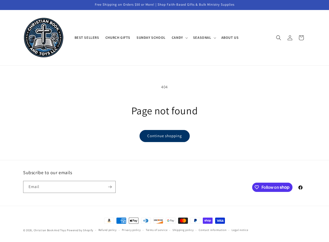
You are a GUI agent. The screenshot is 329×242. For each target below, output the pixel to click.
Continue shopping (164, 135)
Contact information (212, 230)
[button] (179, 37)
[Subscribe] (109, 187)
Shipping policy (183, 230)
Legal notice (240, 230)
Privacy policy (131, 230)
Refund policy (107, 230)
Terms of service (156, 230)
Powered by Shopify (80, 230)
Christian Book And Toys (50, 230)
